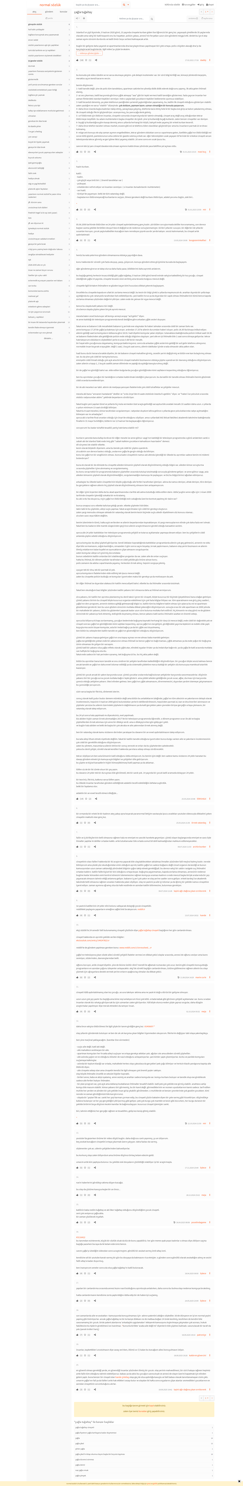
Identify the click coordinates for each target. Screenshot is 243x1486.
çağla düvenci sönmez (84, 1459)
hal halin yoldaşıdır (36, 29)
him (30, 218)
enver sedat (33, 40)
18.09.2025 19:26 (180, 1355)
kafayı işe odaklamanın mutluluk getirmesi (46, 110)
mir (204, 209)
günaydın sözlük (35, 24)
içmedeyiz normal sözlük (38, 228)
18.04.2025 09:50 (191, 1273)
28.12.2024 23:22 (193, 1195)
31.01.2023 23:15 (189, 152)
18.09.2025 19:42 (165, 1389)
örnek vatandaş (199, 822)
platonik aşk (33, 301)
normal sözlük (50, 5)
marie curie (200, 977)
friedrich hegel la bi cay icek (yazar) (42, 212)
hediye (31, 233)
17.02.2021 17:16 (192, 60)
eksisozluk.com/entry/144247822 (92, 940)
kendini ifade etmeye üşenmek (41, 327)
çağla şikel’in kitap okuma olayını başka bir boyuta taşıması (100, 1454)
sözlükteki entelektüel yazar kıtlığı (42, 90)
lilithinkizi (201, 798)
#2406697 (149, 1026)
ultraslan (32, 116)
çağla (77, 1438)
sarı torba (32, 285)
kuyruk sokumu (34, 157)
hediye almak (34, 178)
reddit (140, 909)
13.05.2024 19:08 (180, 240)
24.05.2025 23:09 (191, 1301)
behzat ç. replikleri (36, 317)
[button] (173, 5)
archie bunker (199, 846)
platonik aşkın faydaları (38, 189)
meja (204, 1011)
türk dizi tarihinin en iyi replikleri (41, 50)
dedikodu (32, 100)
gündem (49, 11)
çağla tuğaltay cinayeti (148, 930)
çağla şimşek (80, 1475)
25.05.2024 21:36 (183, 823)
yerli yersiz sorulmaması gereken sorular (45, 84)
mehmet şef (33, 296)
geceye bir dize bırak (36, 147)
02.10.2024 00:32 (193, 1011)
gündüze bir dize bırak (37, 121)
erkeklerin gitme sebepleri (39, 306)
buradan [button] (143, 1411)
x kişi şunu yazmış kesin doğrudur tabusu (45, 249)
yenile (50, 18)
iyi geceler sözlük (35, 60)
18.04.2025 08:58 (183, 1222)
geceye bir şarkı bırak (37, 244)
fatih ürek (32, 173)
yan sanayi (32, 136)
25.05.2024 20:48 (188, 799)
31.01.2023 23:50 (194, 209)
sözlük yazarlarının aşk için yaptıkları (43, 45)
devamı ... (48, 338)
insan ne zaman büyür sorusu (40, 270)
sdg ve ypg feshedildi (37, 183)
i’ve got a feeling (35, 131)
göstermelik (33, 79)
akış (34, 11)
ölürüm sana (35, 202)
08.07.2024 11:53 (184, 846)
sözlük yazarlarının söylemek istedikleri (44, 55)
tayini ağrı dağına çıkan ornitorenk (190, 890)
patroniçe (201, 1334)
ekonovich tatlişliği (36, 168)
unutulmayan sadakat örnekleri (41, 239)
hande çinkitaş (122, 1377)
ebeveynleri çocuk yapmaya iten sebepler (45, 152)
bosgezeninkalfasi (197, 240)
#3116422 (80, 1237)
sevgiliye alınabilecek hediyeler (41, 254)
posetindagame (198, 1222)
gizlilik (155, 1483)
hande (203, 915)
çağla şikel (79, 1443)
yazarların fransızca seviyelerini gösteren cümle (45, 72)
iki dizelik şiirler (34, 126)
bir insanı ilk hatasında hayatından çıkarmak (46, 322)
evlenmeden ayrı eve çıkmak (40, 332)
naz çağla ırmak (81, 1470)
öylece (203, 1167)
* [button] (76, 203)
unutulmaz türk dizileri (37, 207)
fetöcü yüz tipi (34, 105)
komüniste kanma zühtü (38, 291)
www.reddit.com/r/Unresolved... (134, 947)
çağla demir (80, 1465)
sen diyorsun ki (36, 223)
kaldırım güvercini (197, 1355)
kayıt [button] (151, 1405)
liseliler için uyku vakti (37, 275)
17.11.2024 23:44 (191, 1167)
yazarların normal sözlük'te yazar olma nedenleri (44, 195)
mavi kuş (202, 151)
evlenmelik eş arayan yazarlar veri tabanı (45, 280)
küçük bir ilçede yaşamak (38, 142)
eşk (29, 259)
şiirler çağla (80, 1449)
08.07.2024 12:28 (165, 891)
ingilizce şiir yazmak (36, 95)
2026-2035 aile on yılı (37, 265)
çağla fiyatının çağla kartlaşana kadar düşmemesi (95, 1432)
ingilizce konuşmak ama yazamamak (43, 34)
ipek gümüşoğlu (35, 163)
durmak (31, 66)
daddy (203, 60)
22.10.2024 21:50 (194, 1123)
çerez (149, 1483)
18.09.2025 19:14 (188, 1335)
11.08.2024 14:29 (187, 977)
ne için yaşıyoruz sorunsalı (39, 312)
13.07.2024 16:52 (191, 915)
